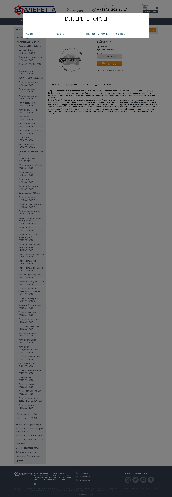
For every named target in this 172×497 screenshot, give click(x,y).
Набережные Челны (97, 33)
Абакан (30, 33)
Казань (60, 33)
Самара (120, 33)
